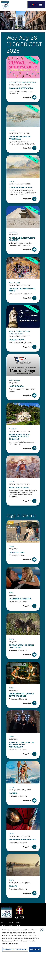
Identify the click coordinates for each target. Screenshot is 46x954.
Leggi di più (27, 97)
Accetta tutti (35, 949)
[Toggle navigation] (41, 4)
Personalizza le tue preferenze (15, 949)
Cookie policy (33, 935)
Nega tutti (42, 930)
